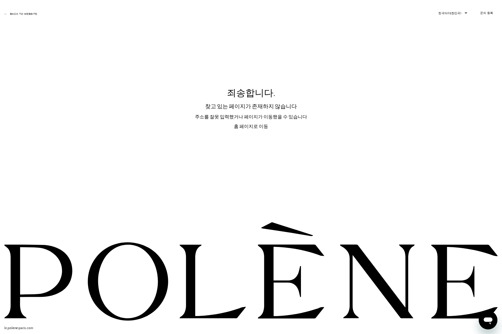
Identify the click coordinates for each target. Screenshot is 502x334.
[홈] (251, 270)
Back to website (23, 14)
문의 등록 (486, 13)
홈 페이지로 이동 (251, 126)
